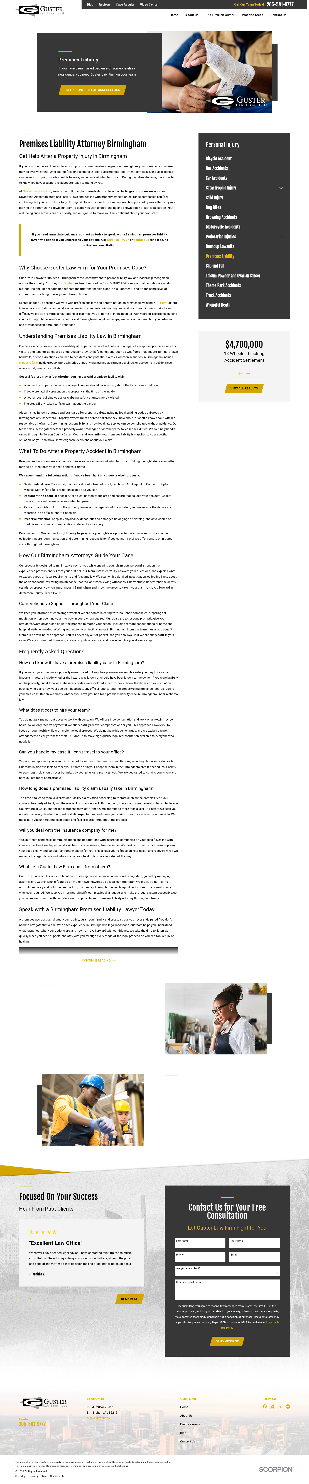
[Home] (39, 10)
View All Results (244, 388)
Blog (90, 4)
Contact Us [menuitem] (278, 15)
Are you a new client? (188, 1268)
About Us (186, 1415)
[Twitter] (280, 1406)
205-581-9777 (280, 4)
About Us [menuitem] (191, 15)
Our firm (162, 303)
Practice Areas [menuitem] (252, 15)
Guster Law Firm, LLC (37, 191)
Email (234, 1254)
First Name (182, 1240)
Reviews (105, 4)
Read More (129, 1299)
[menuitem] (244, 158)
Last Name (237, 1240)
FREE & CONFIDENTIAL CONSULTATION (92, 90)
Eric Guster (65, 283)
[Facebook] (265, 1406)
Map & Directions (98, 1418)
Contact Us (187, 1441)
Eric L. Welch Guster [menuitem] (220, 15)
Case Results (125, 4)
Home (184, 1407)
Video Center (149, 4)
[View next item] (248, 373)
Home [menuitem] (174, 15)
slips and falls (28, 362)
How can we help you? (188, 1282)
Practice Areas (190, 1424)
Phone (180, 1254)
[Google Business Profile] (288, 1406)
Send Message (227, 1341)
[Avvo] (272, 1406)
